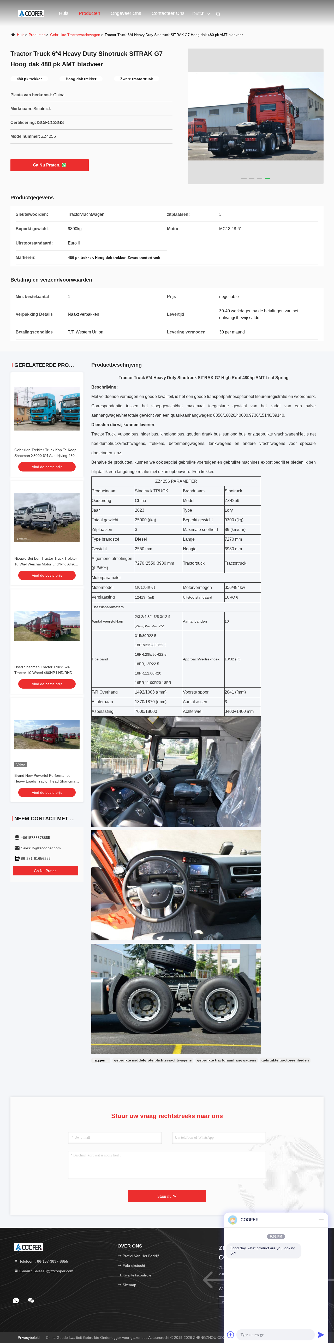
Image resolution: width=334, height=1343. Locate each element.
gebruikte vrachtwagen (277, 434)
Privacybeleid (29, 1337)
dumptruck (109, 443)
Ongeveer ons (126, 13)
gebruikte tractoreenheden (285, 1060)
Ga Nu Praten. (46, 165)
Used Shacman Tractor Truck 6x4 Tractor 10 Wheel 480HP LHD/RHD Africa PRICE (43, 673)
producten (37, 35)
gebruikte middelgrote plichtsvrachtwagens (153, 1060)
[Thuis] (31, 13)
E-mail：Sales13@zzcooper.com (45, 1271)
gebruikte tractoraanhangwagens (226, 1060)
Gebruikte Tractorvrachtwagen (75, 35)
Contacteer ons (168, 13)
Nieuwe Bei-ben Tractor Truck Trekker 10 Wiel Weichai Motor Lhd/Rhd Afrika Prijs (45, 564)
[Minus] (321, 1220)
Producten (89, 13)
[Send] (321, 1334)
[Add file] (230, 1334)
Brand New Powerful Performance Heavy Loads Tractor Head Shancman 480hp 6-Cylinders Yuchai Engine (45, 781)
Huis (63, 13)
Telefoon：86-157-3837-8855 (43, 1261)
